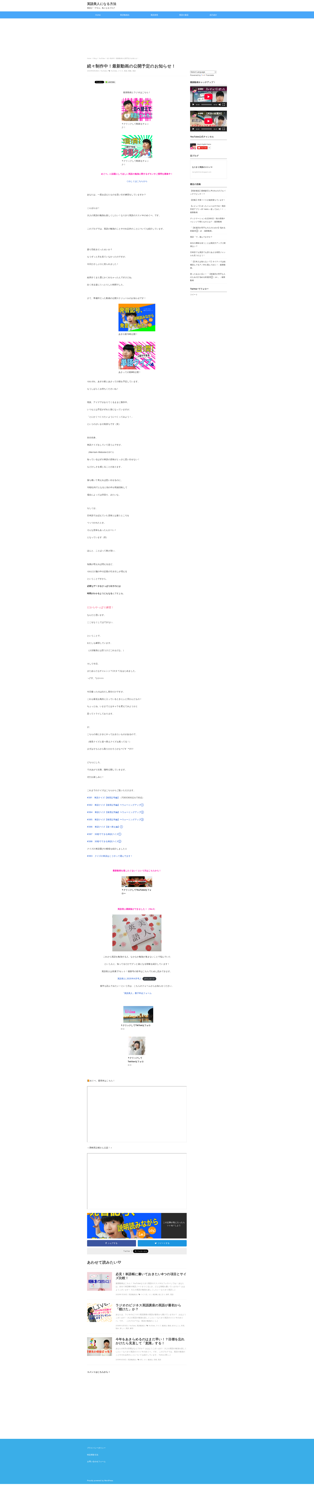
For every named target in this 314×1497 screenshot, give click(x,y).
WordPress (108, 1480)
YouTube (104, 71)
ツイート (194, 295)
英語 (134, 71)
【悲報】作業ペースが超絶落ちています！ (207, 200)
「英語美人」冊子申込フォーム (137, 993)
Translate (210, 75)
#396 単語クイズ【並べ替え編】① (105, 827)
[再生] (193, 104)
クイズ (120, 71)
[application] (208, 96)
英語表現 (154, 15)
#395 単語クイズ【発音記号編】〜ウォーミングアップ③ (115, 819)
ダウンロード (149, 979)
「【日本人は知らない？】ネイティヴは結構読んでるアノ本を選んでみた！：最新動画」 (207, 265)
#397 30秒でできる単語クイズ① (104, 834)
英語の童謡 (184, 15)
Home (98, 15)
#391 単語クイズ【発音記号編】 (103, 797)
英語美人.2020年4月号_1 (129, 978)
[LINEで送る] (110, 82)
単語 (125, 71)
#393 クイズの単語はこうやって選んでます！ (110, 856)
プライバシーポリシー (96, 1448)
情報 (129, 71)
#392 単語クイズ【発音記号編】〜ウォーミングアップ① (115, 805)
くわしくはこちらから (136, 181)
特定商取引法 (92, 1455)
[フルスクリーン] (223, 104)
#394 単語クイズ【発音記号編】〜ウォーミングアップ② (115, 812)
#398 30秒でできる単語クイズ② (104, 841)
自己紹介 (213, 15)
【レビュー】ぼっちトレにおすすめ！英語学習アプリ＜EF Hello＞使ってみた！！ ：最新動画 (208, 209)
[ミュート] (220, 104)
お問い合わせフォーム (96, 1461)
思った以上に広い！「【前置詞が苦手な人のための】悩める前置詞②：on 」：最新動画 (207, 277)
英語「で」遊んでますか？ (201, 237)
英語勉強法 (124, 15)
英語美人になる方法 (101, 4)
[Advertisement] (157, 37)
